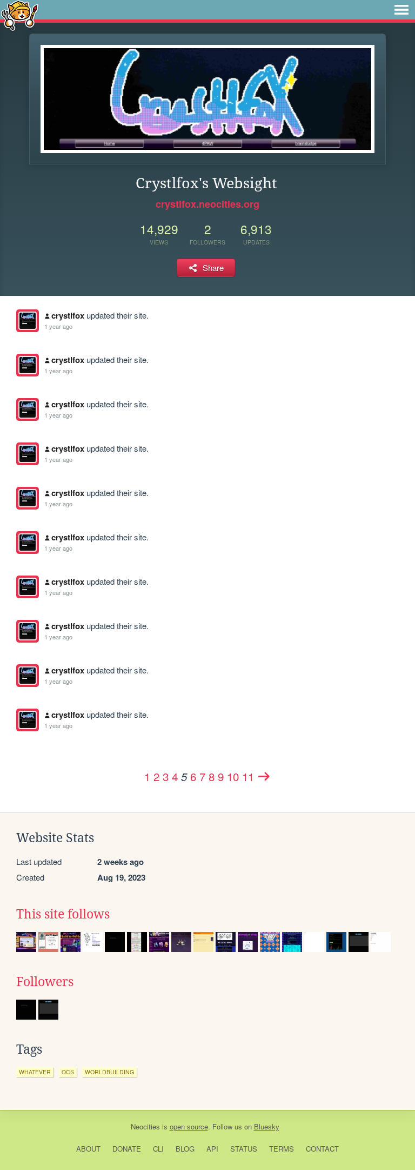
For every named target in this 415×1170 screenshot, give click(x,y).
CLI (158, 1148)
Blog (185, 1148)
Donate (126, 1148)
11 (248, 776)
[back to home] (19, 15)
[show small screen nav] (401, 9)
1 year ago (58, 326)
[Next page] (264, 776)
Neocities (145, 1126)
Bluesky (266, 1126)
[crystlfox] (27, 321)
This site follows (63, 914)
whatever (35, 1072)
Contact (322, 1148)
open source (189, 1126)
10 (233, 776)
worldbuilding (109, 1072)
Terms (281, 1148)
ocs (68, 1072)
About (88, 1148)
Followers (44, 982)
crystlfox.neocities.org (207, 204)
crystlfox (67, 315)
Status (243, 1148)
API (212, 1148)
